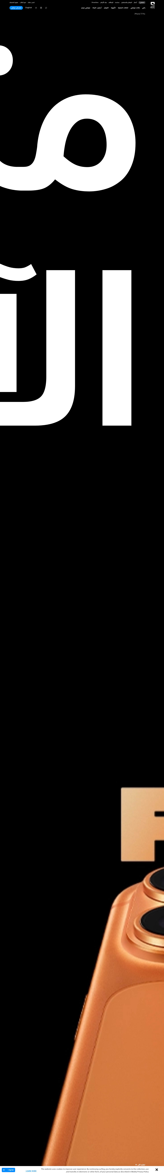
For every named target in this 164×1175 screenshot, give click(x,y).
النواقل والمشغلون (126, 2)
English (29, 8)
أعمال (135, 2)
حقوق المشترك (13, 2)
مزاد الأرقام (103, 2)
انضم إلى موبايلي (16, 8)
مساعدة (117, 2)
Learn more (31, 1171)
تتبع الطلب (23, 2)
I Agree (10, 1170)
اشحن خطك (31, 2)
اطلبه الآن (141, 1165)
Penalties (95, 2)
